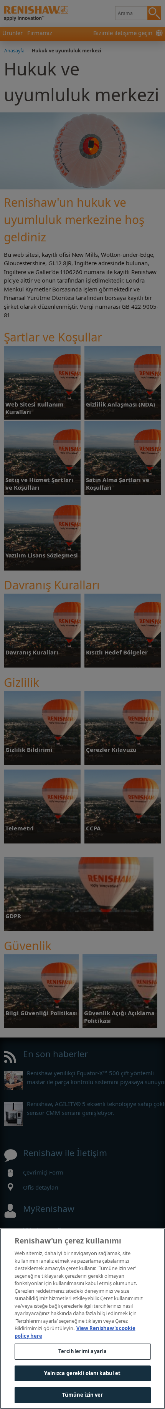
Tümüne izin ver (82, 1394)
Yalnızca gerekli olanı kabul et (82, 1373)
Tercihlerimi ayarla (82, 1351)
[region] (82, 1318)
